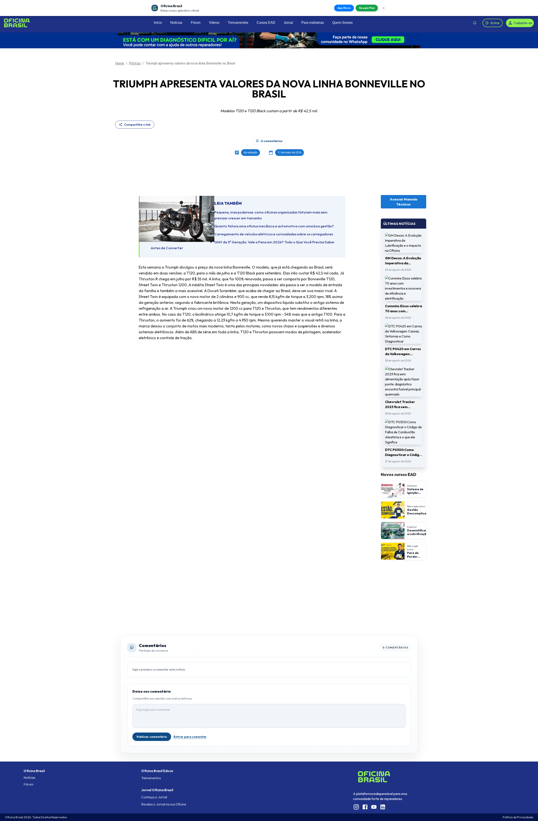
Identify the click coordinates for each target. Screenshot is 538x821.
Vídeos (214, 22)
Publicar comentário (152, 737)
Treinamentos (238, 22)
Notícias (176, 22)
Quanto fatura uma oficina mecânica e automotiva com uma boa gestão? (274, 226)
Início (158, 22)
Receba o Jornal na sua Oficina (163, 804)
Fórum (195, 22)
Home (119, 63)
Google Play (366, 7)
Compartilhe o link (137, 125)
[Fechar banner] (383, 8)
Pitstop (135, 63)
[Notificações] (475, 23)
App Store (344, 7)
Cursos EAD (266, 22)
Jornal (288, 22)
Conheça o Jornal (154, 797)
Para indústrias (312, 22)
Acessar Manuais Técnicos (403, 201)
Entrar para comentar (190, 737)
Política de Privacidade (518, 817)
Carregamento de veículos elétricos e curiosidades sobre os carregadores (273, 234)
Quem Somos (342, 22)
